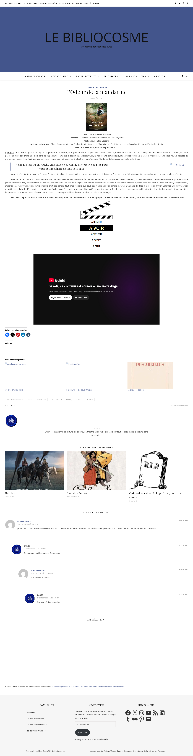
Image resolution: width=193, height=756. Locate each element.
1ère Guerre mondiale (15, 399)
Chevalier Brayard (77, 493)
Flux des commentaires (36, 724)
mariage (69, 399)
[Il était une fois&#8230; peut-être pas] (95, 375)
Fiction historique (96, 87)
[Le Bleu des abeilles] (156, 375)
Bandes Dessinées (48, 3)
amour (30, 399)
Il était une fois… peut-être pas (79, 390)
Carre (12, 405)
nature (79, 399)
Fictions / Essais (31, 3)
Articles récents (13, 3)
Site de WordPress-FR (36, 730)
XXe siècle (89, 399)
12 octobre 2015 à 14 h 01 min (28, 524)
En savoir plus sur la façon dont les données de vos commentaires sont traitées (88, 686)
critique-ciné (41, 399)
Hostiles (10, 493)
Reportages (64, 3)
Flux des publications (35, 718)
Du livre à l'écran (56, 399)
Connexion (30, 712)
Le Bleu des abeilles (135, 390)
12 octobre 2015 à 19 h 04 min (35, 549)
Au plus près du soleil (14, 390)
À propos (94, 3)
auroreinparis (24, 521)
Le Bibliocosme (96, 37)
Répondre (183, 520)
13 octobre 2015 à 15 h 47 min (48, 598)
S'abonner (82, 732)
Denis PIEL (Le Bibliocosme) (53, 751)
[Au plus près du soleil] (34, 375)
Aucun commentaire (179, 405)
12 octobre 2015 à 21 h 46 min (41, 573)
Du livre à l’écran (80, 3)
